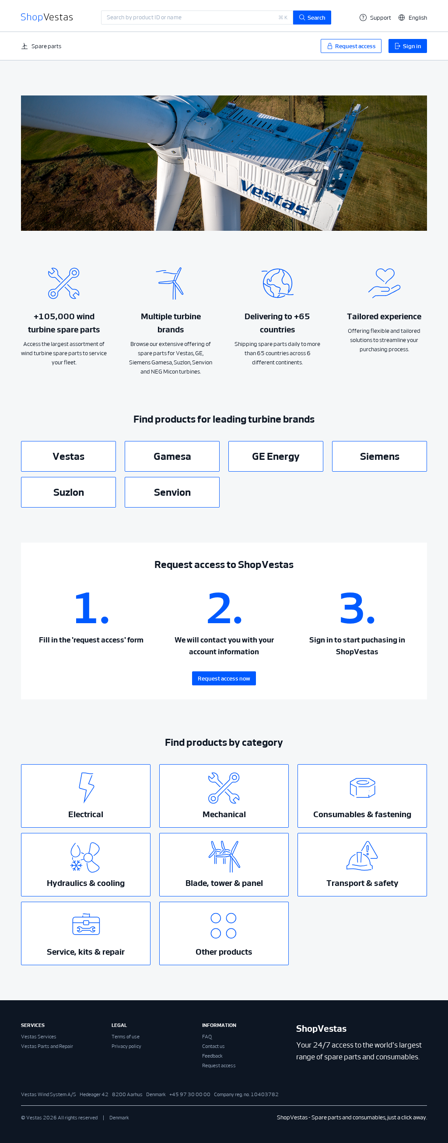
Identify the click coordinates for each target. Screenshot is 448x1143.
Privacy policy (126, 1046)
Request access (219, 1065)
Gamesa (172, 456)
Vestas (68, 456)
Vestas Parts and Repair (47, 1046)
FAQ (207, 1036)
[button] (412, 17)
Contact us (213, 1046)
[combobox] (197, 17)
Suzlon (68, 492)
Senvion (172, 492)
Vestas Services (38, 1036)
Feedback (212, 1055)
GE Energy (276, 456)
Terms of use (126, 1036)
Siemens (379, 456)
